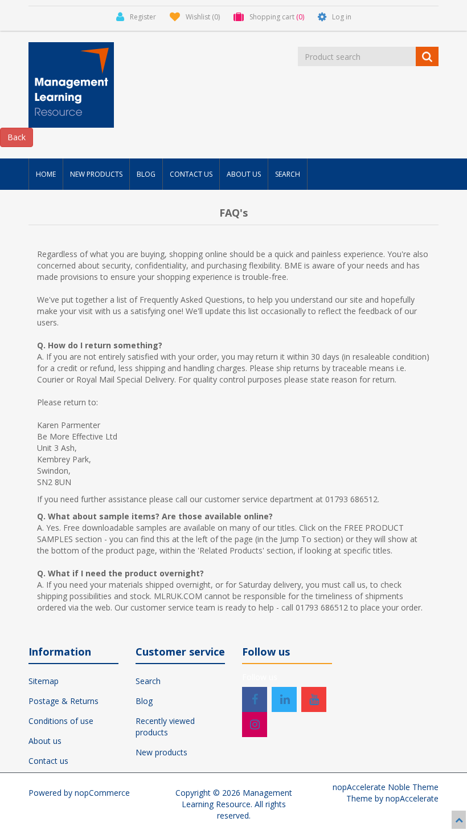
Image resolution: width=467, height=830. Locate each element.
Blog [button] (146, 174)
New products (161, 752)
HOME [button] (46, 174)
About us (45, 740)
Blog (144, 700)
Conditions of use (60, 720)
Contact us (48, 760)
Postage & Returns (63, 700)
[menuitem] (45, 174)
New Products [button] (96, 174)
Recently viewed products (165, 726)
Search (148, 681)
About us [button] (244, 174)
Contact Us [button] (191, 174)
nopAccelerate (412, 798)
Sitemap (43, 681)
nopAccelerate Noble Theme (386, 787)
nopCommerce (102, 792)
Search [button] (287, 174)
